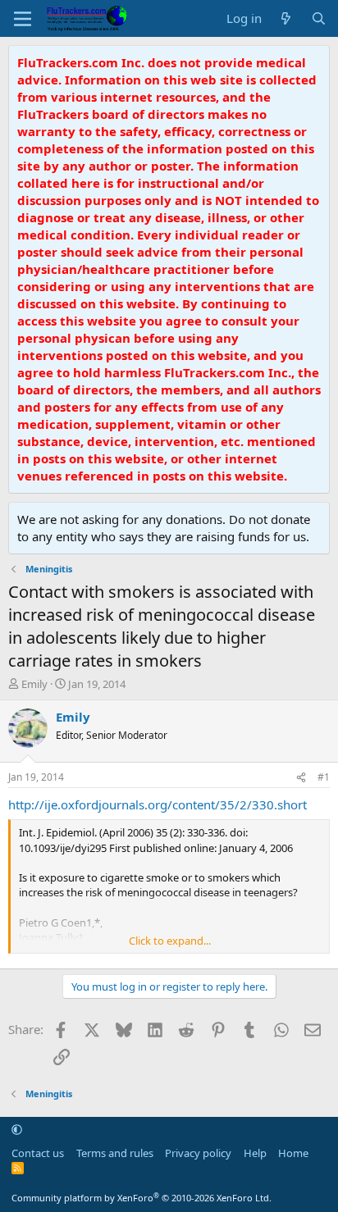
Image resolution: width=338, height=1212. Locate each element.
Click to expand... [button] (170, 940)
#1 (323, 777)
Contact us (37, 1153)
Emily (34, 684)
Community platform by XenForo (141, 1197)
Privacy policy (198, 1153)
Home (293, 1153)
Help (255, 1153)
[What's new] (286, 18)
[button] (16, 1129)
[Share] (301, 777)
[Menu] (22, 18)
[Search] (319, 18)
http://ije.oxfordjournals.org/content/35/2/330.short (157, 804)
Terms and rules (114, 1153)
